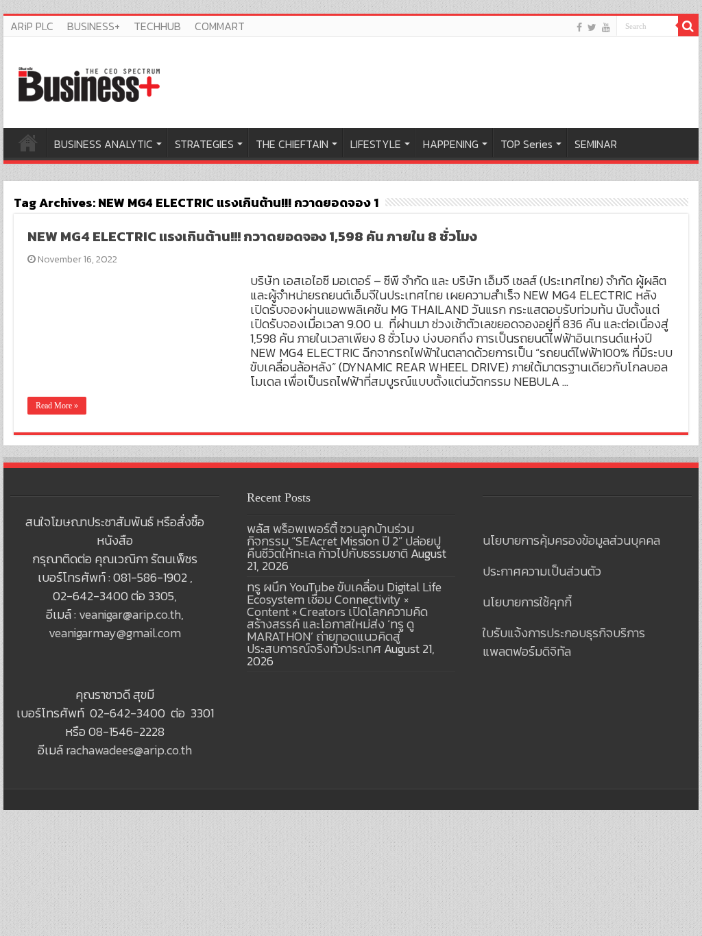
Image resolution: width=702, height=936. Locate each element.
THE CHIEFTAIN (292, 144)
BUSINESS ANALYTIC (103, 144)
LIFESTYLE (375, 144)
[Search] (688, 26)
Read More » (57, 405)
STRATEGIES (204, 144)
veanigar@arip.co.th (130, 614)
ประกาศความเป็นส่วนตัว (542, 571)
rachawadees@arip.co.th (129, 750)
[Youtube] (606, 27)
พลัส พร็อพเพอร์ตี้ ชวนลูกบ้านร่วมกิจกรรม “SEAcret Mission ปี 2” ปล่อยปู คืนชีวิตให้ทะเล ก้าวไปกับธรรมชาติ (344, 541)
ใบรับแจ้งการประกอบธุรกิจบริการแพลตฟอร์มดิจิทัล (564, 642)
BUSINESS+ (93, 26)
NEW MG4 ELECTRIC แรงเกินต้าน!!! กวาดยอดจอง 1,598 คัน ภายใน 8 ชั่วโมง (252, 236)
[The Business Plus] (89, 83)
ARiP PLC (31, 26)
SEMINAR (595, 144)
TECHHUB (157, 26)
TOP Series (526, 144)
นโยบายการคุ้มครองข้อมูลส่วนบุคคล (571, 540)
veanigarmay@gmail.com (115, 633)
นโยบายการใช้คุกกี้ (527, 602)
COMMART (220, 26)
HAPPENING (451, 144)
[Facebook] (579, 27)
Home (28, 142)
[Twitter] (592, 27)
